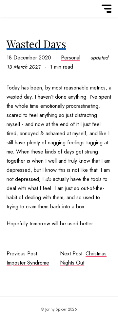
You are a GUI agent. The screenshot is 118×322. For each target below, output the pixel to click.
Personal (70, 57)
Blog (15, 18)
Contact (15, 19)
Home (15, 17)
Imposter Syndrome (28, 262)
